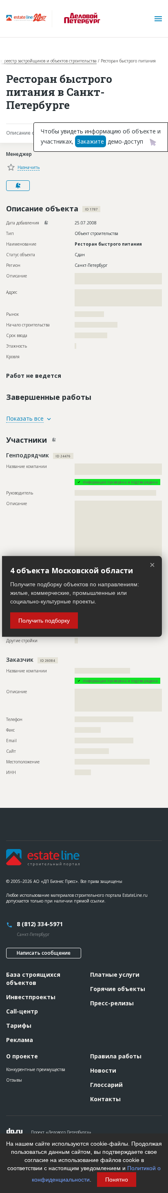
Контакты (105, 1099)
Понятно (116, 1179)
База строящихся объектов (33, 979)
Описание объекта (30, 132)
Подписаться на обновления (18, 185)
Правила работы (115, 1056)
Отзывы (14, 1080)
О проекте (22, 1056)
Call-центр (22, 1011)
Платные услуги (114, 974)
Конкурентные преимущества (35, 1069)
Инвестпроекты (30, 997)
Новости (103, 1070)
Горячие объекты (117, 989)
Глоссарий (106, 1085)
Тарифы (18, 1025)
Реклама (19, 1040)
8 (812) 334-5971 (40, 924)
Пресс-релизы (112, 1003)
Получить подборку (44, 620)
